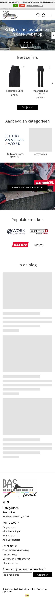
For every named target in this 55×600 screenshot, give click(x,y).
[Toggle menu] (49, 15)
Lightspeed (8, 591)
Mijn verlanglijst (11, 539)
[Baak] (39, 232)
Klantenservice (10, 563)
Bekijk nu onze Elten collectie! (27, 187)
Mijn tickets (9, 535)
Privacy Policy (10, 554)
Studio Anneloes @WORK (14, 155)
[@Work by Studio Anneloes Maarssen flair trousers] (40, 76)
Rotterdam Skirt (14, 90)
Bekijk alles (27, 107)
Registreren (9, 527)
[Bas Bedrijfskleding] (10, 15)
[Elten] (20, 245)
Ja (15, 6)
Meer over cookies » (35, 6)
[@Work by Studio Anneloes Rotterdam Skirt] (14, 76)
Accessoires (40, 153)
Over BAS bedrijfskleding (16, 550)
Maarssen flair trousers (40, 92)
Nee (22, 6)
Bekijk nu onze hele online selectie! (34, 42)
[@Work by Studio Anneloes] (16, 232)
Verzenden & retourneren (16, 558)
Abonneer (42, 574)
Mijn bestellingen (12, 531)
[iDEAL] (27, 595)
